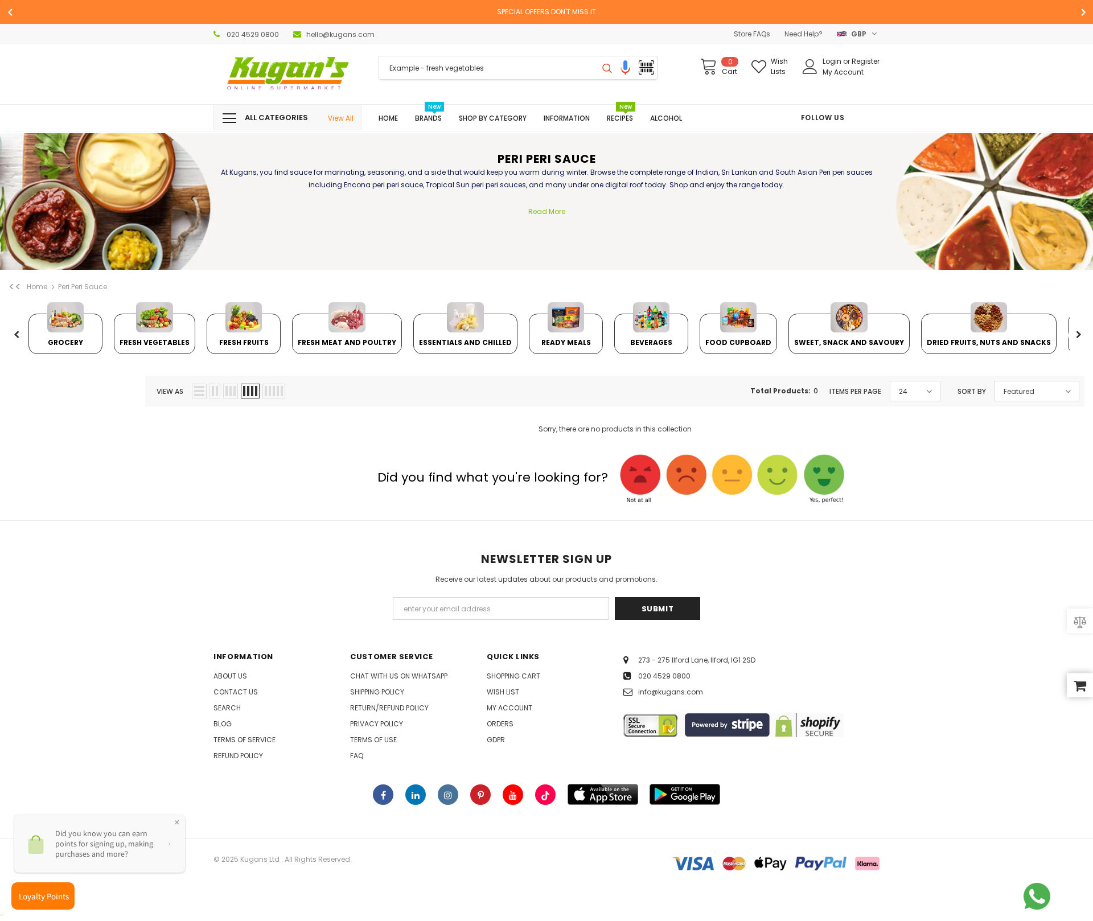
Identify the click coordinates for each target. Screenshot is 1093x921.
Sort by (972, 391)
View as (170, 391)
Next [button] (1078, 335)
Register (866, 61)
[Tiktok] (545, 794)
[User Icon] (810, 66)
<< (15, 287)
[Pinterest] (480, 794)
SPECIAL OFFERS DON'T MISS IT (546, 12)
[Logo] (287, 74)
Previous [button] (16, 335)
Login (833, 61)
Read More (546, 211)
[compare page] (1080, 621)
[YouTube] (513, 794)
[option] (546, 12)
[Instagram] (448, 794)
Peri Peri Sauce (82, 286)
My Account (843, 72)
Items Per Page (855, 391)
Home (37, 286)
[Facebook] (383, 794)
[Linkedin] (415, 794)
